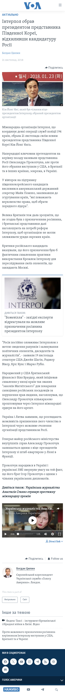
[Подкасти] (53, 661)
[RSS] (45, 661)
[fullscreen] (59, 534)
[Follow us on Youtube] (21, 661)
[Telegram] (42, 689)
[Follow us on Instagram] (29, 661)
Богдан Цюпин (11, 53)
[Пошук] (56, 689)
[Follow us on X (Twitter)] (13, 661)
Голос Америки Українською (26, 513)
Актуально (10, 15)
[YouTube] (28, 689)
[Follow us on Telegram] (37, 661)
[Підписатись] (5, 669)
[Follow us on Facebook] (5, 661)
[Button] (54, 67)
